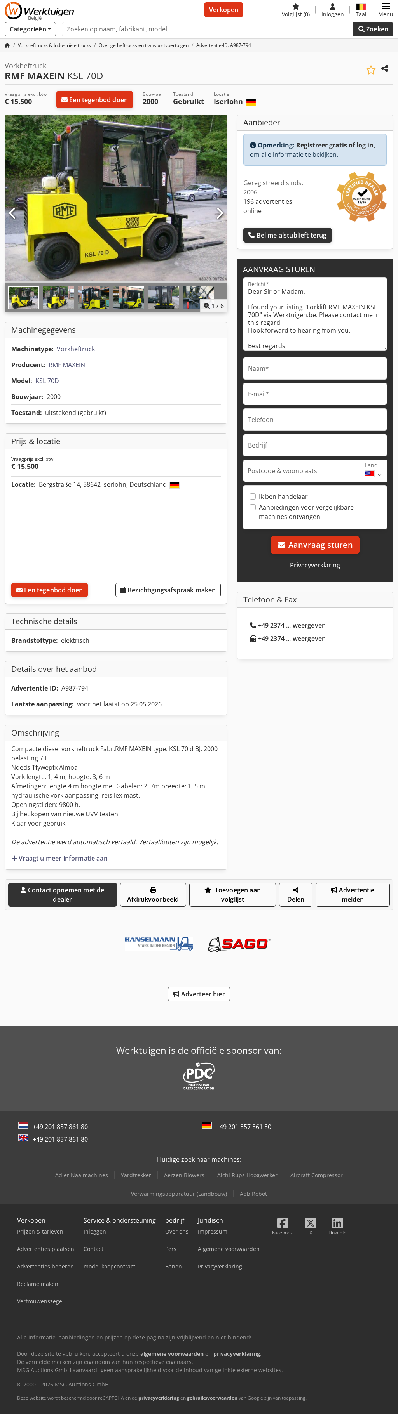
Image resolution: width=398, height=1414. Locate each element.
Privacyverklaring (315, 565)
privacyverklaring (158, 1398)
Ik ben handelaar (283, 496)
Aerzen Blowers (184, 1175)
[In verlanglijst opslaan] (371, 70)
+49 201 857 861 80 (60, 1127)
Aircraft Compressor (316, 1175)
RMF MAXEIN (67, 365)
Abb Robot (253, 1193)
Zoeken (376, 29)
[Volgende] (219, 213)
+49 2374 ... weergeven (292, 625)
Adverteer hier (202, 994)
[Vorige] (13, 213)
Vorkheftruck (76, 349)
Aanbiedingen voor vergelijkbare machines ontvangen (306, 512)
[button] (385, 9)
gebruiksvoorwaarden (212, 1398)
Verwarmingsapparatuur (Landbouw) (179, 1193)
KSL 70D (47, 380)
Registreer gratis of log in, (335, 145)
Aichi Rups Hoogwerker (247, 1175)
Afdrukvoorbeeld (153, 899)
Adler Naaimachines (81, 1175)
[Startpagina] (7, 45)
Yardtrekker (136, 1175)
